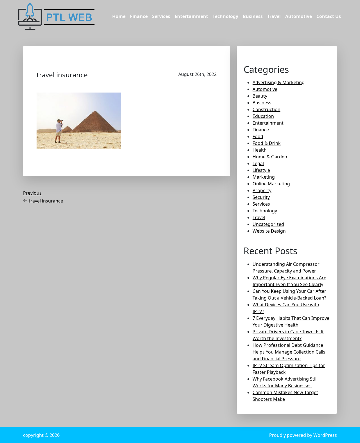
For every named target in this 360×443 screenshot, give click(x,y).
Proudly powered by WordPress (303, 435)
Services (161, 16)
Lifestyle (261, 170)
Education (263, 116)
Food (258, 136)
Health (260, 150)
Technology (225, 16)
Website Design (269, 231)
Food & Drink (267, 143)
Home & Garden (270, 157)
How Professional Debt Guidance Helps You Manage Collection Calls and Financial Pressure (289, 352)
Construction (266, 109)
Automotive (298, 16)
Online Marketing (271, 184)
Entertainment (191, 16)
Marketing (264, 177)
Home (118, 16)
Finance (139, 16)
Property (262, 190)
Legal (258, 163)
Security (261, 197)
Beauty (260, 96)
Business (253, 16)
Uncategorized (268, 224)
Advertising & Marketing (279, 82)
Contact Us (328, 16)
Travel (274, 16)
